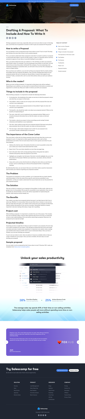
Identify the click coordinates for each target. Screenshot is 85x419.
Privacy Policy (67, 397)
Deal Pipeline (33, 390)
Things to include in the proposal (65, 51)
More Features (33, 395)
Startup (16, 386)
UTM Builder (52, 399)
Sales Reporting (34, 388)
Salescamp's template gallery (22, 247)
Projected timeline (62, 68)
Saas (15, 388)
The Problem (61, 57)
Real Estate (16, 390)
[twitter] (13, 38)
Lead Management (34, 386)
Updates (51, 388)
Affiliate (66, 392)
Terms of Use (67, 395)
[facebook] (10, 38)
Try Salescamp (74, 5)
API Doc (50, 397)
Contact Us (67, 388)
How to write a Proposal (63, 46)
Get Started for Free (62, 370)
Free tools (51, 395)
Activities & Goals (34, 392)
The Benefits (61, 62)
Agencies (16, 392)
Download (66, 390)
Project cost (61, 65)
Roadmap (51, 392)
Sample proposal (62, 71)
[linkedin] (7, 38)
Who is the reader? (62, 49)
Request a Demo (74, 370)
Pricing (66, 386)
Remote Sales (17, 395)
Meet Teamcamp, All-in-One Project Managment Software (41, 1)
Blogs (50, 386)
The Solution (61, 60)
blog (7, 27)
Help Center (51, 390)
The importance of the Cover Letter (66, 54)
